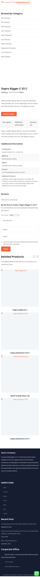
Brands (5, 496)
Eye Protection (6, 31)
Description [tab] (7, 122)
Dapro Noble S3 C (20, 310)
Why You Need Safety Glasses (9, 540)
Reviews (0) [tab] (33, 123)
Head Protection (6, 35)
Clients (5, 500)
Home (4, 487)
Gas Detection (5, 39)
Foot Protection (6, 52)
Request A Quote (23, 3)
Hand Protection (6, 44)
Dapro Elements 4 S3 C (20, 353)
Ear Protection (5, 18)
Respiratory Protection (8, 48)
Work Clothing (5, 57)
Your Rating (4, 215)
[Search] (34, 3)
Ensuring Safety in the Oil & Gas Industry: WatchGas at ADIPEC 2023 (18, 524)
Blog (4, 509)
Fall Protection (6, 27)
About (4, 505)
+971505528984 (9, 562)
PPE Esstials (5, 22)
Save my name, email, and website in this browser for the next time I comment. (20, 243)
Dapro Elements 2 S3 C (20, 439)
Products (5, 492)
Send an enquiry (8, 114)
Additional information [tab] (19, 123)
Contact (5, 513)
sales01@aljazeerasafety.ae (12, 566)
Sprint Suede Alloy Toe (20, 396)
